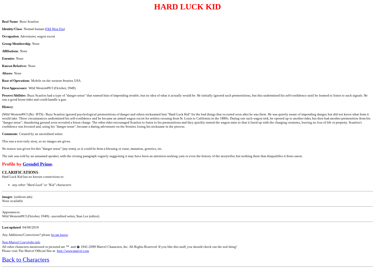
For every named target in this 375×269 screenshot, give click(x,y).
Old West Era (55, 29)
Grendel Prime (37, 164)
